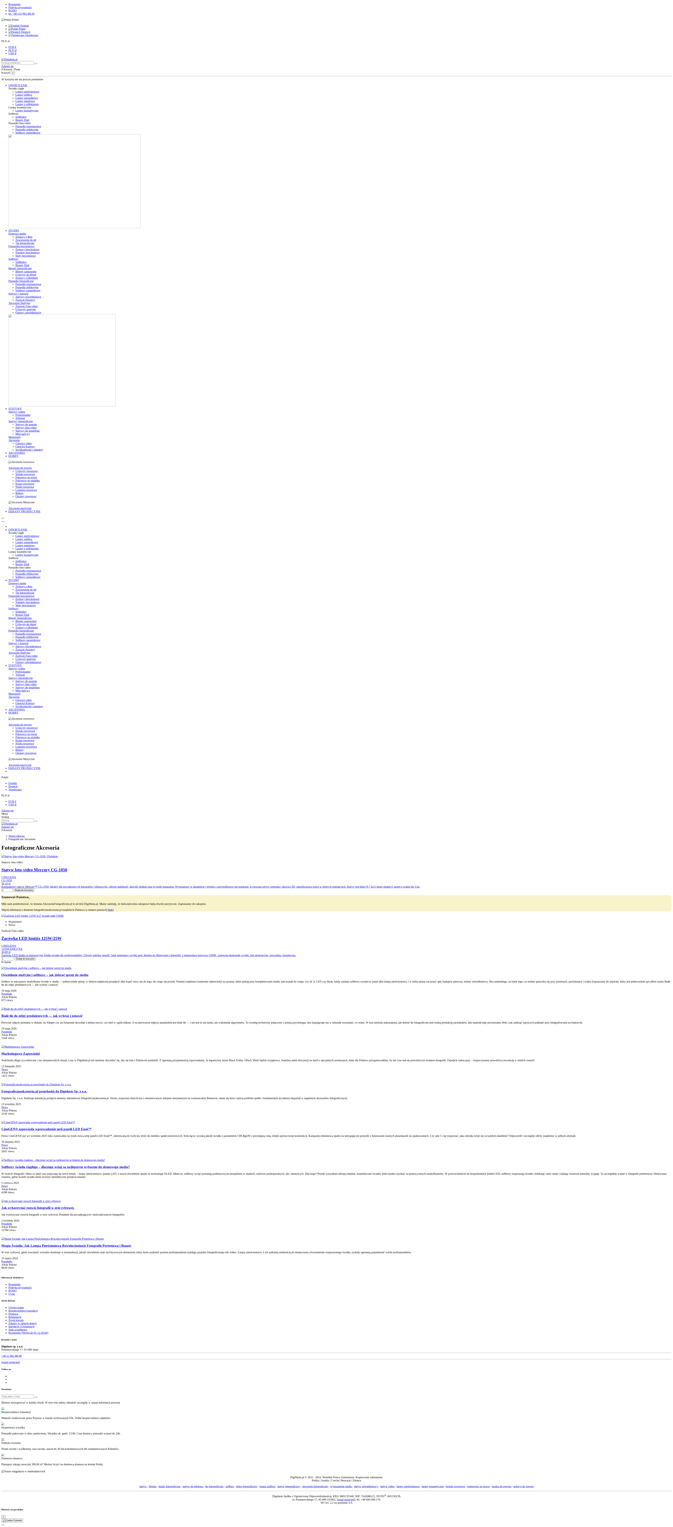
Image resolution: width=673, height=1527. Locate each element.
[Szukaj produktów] (36, 63)
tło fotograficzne (214, 1486)
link (110, 909)
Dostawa (13, 1313)
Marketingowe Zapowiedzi (20, 1053)
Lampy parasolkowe (26, 97)
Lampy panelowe (25, 101)
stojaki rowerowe (456, 1486)
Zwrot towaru (16, 1320)
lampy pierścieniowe (408, 1486)
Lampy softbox (23, 94)
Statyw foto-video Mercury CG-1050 (34, 869)
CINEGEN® (8, 877)
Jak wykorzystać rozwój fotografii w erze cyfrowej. (37, 1208)
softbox (230, 1486)
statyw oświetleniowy (366, 1486)
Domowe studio (17, 233)
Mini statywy (22, 433)
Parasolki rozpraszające (28, 126)
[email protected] (346, 1499)
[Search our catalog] (36, 821)
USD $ (12, 53)
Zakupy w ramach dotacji (22, 1323)
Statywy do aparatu (26, 424)
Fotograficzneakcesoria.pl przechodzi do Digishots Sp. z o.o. (44, 1091)
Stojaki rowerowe (25, 474)
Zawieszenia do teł (25, 239)
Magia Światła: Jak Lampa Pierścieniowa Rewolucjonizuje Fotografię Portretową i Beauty (66, 1245)
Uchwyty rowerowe (26, 471)
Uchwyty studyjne (25, 309)
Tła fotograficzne (24, 243)
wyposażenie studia (341, 1486)
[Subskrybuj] (36, 1397)
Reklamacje (14, 1317)
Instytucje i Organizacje (21, 1326)
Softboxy (13, 258)
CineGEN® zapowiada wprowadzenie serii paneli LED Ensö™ (46, 1129)
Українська (31, 35)
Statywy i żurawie (18, 293)
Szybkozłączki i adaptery (29, 449)
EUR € (12, 47)
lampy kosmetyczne (433, 1486)
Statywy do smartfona (27, 430)
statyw (143, 1486)
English (24, 25)
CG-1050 (6, 880)
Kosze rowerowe (24, 483)
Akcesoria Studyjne (19, 303)
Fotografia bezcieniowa (21, 246)
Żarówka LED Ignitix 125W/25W (31, 938)
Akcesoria (14, 440)
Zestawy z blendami (26, 277)
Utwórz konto (16, 1307)
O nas (11, 1293)
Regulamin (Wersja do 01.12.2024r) (28, 1332)
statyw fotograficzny (289, 1486)
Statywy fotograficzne (20, 421)
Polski (22, 28)
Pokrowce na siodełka (27, 480)
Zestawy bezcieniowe (27, 249)
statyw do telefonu (193, 1486)
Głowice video (23, 443)
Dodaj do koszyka (24, 890)
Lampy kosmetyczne (26, 110)
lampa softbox (268, 1486)
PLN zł (12, 50)
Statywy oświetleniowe (28, 296)
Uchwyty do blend (25, 274)
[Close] (2, 521)
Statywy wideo (16, 411)
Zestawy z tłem (23, 236)
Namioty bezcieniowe (27, 252)
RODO (12, 10)
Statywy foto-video (26, 427)
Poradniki (6, 993)
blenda (153, 1486)
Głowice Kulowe (25, 446)
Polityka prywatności (20, 7)
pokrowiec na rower (478, 1486)
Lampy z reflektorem (27, 104)
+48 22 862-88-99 (11, 1355)
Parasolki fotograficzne (21, 281)
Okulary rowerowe (25, 496)
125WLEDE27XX (12, 948)
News (4, 1069)
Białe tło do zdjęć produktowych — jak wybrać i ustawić (42, 1016)
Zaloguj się (7, 810)
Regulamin (14, 4)
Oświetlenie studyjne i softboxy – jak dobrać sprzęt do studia (44, 975)
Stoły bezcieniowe (25, 255)
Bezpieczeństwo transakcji (23, 1310)
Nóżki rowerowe (24, 486)
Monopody (14, 437)
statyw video (387, 1486)
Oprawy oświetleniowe (28, 312)
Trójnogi (20, 418)
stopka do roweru (502, 1486)
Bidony (19, 493)
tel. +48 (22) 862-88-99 (21, 13)
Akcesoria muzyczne (20, 508)
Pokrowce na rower (26, 477)
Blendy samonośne (25, 271)
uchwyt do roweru (523, 1486)
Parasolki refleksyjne (26, 129)
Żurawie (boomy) (25, 299)
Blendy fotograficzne (20, 268)
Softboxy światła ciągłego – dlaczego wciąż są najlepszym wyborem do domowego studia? (65, 1167)
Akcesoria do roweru (20, 467)
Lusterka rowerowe (26, 490)
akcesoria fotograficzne (315, 1486)
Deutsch (25, 32)
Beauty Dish (22, 120)
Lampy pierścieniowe (27, 91)
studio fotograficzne (169, 1486)
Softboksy (21, 116)
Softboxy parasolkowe (27, 132)
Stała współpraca (17, 1329)
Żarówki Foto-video (26, 306)
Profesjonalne (22, 414)
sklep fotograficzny (247, 1486)
